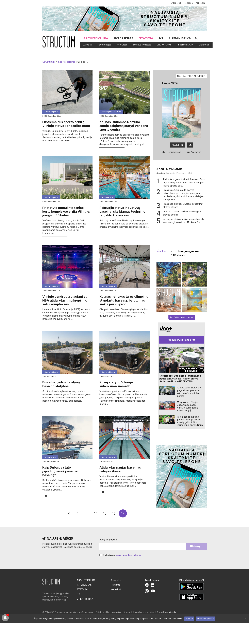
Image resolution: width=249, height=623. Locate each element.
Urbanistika (85, 598)
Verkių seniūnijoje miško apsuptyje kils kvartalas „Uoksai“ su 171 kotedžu (183, 221)
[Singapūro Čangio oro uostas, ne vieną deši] (168, 274)
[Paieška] (196, 38)
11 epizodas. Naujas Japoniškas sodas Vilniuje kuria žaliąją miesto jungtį (187, 406)
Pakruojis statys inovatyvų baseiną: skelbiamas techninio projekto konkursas (122, 211)
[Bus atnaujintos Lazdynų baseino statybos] (67, 352)
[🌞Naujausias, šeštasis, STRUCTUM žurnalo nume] (194, 300)
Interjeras (84, 584)
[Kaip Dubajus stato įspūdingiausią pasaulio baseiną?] (67, 437)
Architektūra (107, 197)
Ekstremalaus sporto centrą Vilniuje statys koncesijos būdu (66, 124)
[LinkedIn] (152, 585)
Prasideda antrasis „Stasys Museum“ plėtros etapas (183, 205)
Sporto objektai (51, 111)
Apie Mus (116, 580)
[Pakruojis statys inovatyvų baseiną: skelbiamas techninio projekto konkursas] (124, 177)
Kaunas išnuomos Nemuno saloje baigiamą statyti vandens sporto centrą (123, 125)
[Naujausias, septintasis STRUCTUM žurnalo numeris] (168, 300)
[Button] (190, 145)
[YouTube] (153, 591)
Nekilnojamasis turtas (111, 111)
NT (78, 594)
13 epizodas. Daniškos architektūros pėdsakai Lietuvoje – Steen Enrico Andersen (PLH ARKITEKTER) (180, 378)
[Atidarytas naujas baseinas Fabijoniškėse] (124, 437)
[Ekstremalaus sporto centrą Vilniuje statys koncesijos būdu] (67, 92)
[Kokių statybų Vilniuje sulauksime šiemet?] (124, 352)
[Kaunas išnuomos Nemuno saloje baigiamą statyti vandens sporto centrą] (124, 92)
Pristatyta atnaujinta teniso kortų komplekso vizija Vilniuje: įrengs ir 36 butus (66, 211)
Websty (172, 612)
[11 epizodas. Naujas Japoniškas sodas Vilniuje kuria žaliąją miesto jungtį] (167, 405)
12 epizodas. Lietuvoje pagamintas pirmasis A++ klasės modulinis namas (189, 391)
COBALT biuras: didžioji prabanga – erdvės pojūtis (182, 213)
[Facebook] (147, 585)
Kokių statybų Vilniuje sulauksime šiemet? (116, 384)
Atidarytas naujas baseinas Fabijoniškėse (120, 469)
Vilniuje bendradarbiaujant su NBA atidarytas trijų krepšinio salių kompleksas (64, 300)
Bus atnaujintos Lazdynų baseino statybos (61, 384)
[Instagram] (147, 591)
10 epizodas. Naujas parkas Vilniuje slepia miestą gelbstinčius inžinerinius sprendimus (190, 421)
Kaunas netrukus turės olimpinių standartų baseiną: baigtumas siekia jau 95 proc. (123, 300)
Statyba (82, 589)
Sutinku (189, 618)
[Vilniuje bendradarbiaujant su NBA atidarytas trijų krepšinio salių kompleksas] (67, 266)
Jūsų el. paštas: (108, 539)
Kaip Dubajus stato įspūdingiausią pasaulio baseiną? (60, 471)
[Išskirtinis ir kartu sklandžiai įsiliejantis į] (194, 274)
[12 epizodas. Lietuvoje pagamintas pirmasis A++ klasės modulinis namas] (167, 390)
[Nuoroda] (59, 42)
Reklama (115, 584)
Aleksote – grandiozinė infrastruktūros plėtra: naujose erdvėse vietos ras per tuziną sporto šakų (184, 182)
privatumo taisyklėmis (128, 555)
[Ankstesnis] (69, 513)
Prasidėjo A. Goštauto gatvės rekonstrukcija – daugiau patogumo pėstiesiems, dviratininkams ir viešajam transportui (183, 195)
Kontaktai (116, 589)
